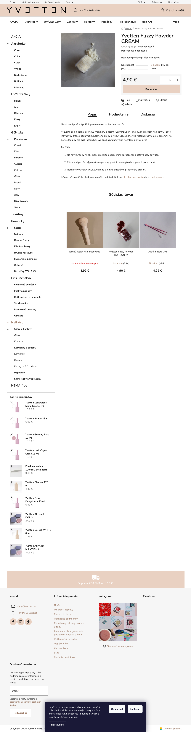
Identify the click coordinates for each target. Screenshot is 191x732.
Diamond (19, 87)
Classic (18, 145)
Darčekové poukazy (25, 309)
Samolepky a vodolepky (27, 378)
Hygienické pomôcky (25, 259)
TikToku (126, 177)
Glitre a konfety (23, 329)
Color (17, 56)
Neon (17, 188)
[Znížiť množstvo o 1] (162, 80)
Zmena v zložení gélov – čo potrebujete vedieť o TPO (68, 633)
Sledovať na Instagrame (120, 646)
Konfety (18, 341)
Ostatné (18, 265)
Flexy (17, 119)
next (179, 244)
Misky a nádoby (23, 291)
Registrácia (173, 2)
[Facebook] (13, 621)
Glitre (17, 335)
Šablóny (18, 234)
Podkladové (20, 139)
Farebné (18, 157)
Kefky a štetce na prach (27, 297)
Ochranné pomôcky (25, 284)
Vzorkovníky (21, 303)
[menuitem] (14, 22)
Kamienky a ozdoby (25, 347)
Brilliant (18, 81)
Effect (17, 151)
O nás (12, 2)
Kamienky (19, 354)
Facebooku (138, 177)
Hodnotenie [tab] (118, 114)
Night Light (20, 75)
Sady (17, 207)
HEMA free (19, 385)
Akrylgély (18, 44)
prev (63, 244)
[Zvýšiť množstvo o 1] (177, 80)
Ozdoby (18, 360)
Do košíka (151, 89)
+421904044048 (27, 613)
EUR (140, 2)
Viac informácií (71, 717)
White (17, 69)
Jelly (16, 195)
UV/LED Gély (20, 94)
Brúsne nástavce (23, 252)
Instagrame (157, 177)
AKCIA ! (16, 36)
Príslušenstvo (21, 278)
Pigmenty (19, 372)
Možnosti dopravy (30, 2)
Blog (56, 652)
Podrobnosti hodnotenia (134, 50)
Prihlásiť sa (20, 713)
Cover (17, 50)
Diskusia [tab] (148, 114)
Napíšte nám (61, 643)
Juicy (16, 107)
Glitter (17, 176)
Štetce (17, 228)
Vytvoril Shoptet (172, 728)
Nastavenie (57, 724)
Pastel (17, 182)
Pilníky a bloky (22, 246)
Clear (17, 62)
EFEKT (18, 125)
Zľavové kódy (61, 648)
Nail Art (17, 322)
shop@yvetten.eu (26, 606)
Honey (17, 101)
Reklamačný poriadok (65, 639)
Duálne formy (21, 240)
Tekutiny (17, 214)
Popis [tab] (92, 114)
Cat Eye (18, 170)
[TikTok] (28, 621)
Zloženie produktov (64, 657)
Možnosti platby (52, 2)
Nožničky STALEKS (25, 271)
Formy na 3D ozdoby (25, 366)
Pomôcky (17, 221)
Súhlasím (135, 709)
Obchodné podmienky (66, 618)
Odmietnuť (117, 709)
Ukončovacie (21, 201)
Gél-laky (17, 132)
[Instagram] (20, 621)
